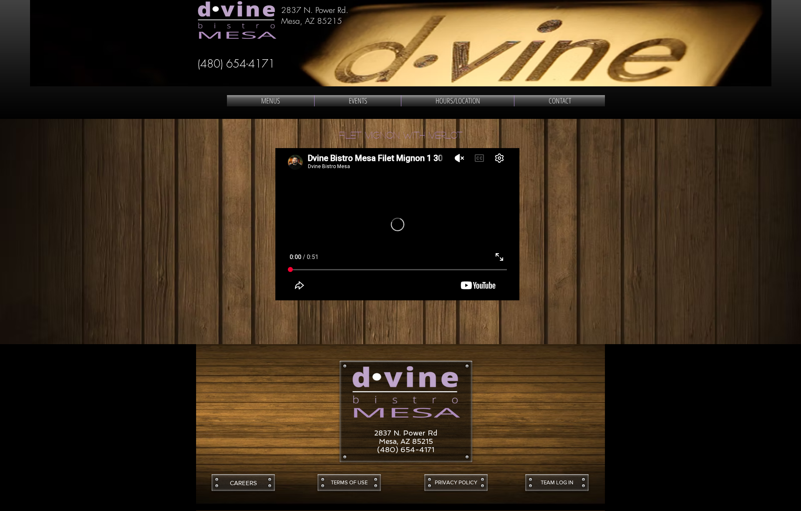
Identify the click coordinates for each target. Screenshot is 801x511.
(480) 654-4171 (236, 64)
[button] (349, 482)
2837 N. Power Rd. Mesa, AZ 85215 (314, 15)
